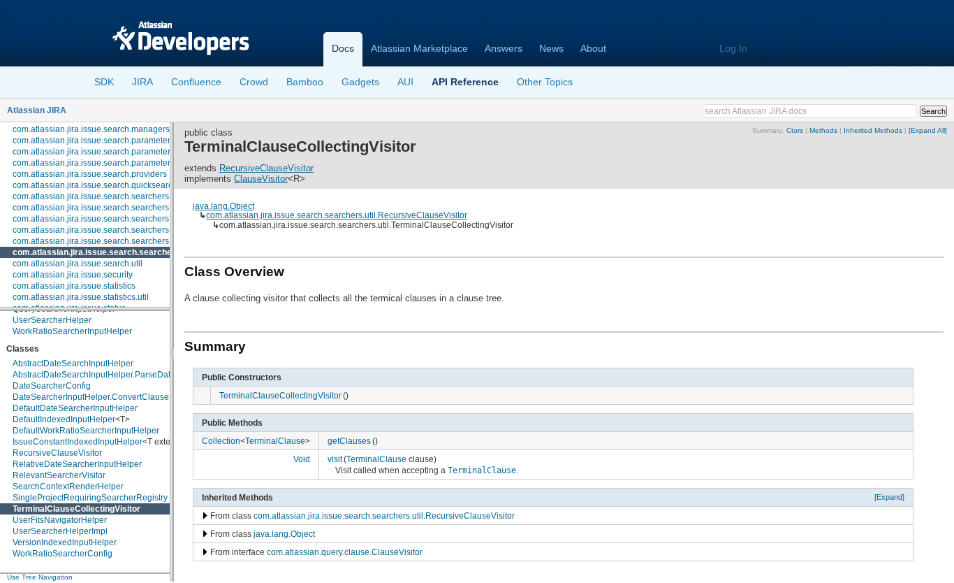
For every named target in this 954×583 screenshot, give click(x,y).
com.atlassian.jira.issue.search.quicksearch (95, 185)
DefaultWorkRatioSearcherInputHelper (86, 431)
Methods (823, 130)
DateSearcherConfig (52, 386)
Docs (343, 48)
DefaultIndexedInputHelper (64, 419)
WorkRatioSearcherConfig (62, 554)
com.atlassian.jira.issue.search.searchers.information (113, 219)
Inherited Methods (873, 130)
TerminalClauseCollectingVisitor (76, 509)
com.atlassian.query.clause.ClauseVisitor (345, 551)
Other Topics (545, 81)
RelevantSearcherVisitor (59, 475)
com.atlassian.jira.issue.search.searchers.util (103, 252)
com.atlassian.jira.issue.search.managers (91, 129)
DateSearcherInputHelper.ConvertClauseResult (103, 397)
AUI (405, 81)
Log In (733, 48)
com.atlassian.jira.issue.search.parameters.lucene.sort (116, 163)
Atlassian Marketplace (419, 48)
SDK (104, 81)
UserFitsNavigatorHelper (60, 520)
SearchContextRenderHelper (68, 486)
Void (301, 458)
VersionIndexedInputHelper (65, 542)
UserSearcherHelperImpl (60, 531)
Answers (503, 48)
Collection (221, 440)
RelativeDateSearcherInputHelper (77, 464)
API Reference (465, 81)
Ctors (794, 130)
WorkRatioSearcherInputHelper (72, 331)
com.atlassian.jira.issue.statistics (74, 286)
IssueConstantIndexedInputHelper (77, 442)
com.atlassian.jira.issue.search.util (77, 263)
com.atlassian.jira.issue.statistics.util (81, 297)
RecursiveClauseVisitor (57, 453)
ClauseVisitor (261, 178)
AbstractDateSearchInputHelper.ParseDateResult (106, 375)
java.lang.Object (223, 205)
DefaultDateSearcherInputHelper (75, 408)
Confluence (196, 81)
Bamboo (304, 81)
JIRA (142, 81)
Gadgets (360, 81)
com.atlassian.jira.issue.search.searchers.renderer (108, 230)
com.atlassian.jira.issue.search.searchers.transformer (113, 241)
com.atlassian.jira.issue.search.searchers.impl (100, 208)
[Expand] (889, 497)
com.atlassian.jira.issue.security (73, 275)
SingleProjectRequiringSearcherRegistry (90, 498)
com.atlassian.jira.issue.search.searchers (91, 196)
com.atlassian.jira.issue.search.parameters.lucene (108, 152)
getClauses (349, 440)
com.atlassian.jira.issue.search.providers (90, 174)
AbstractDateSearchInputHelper (73, 363)
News (551, 48)
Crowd (254, 81)
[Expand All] (928, 130)
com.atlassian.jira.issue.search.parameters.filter (103, 140)
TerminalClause (275, 440)
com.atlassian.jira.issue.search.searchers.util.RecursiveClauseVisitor (336, 214)
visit (335, 458)
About (593, 48)
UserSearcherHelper (52, 320)
